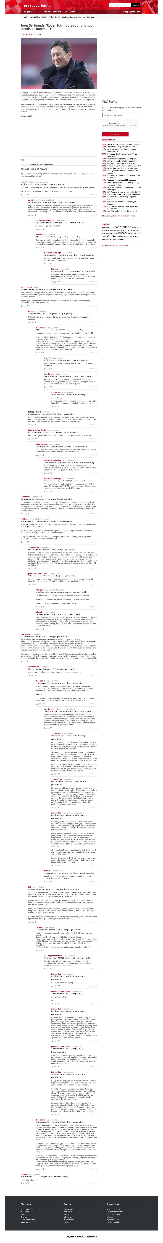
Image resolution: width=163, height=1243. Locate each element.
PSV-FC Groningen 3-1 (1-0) (43, 1177)
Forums (47, 12)
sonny (124, 237)
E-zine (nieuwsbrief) (28, 1220)
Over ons (68, 1204)
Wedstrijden (35, 17)
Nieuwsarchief (26, 1222)
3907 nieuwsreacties (35, 202)
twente (137, 236)
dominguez (105, 230)
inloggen (126, 12)
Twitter (57, 17)
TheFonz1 (24, 1175)
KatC (30, 412)
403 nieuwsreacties (27, 1177)
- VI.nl (38, 35)
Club (65, 12)
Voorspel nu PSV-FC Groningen (53, 202)
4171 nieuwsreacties (42, 223)
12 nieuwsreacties (42, 930)
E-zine (51, 17)
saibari (139, 233)
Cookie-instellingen (114, 1222)
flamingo (117, 230)
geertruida (126, 230)
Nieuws (38, 12)
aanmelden (135, 12)
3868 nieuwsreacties (27, 521)
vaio (103, 239)
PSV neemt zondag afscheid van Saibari (122, 161)
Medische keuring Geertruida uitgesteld (122, 159)
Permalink (93, 195)
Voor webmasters (70, 1209)
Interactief (57, 12)
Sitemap (110, 1217)
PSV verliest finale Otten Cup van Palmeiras (124, 194)
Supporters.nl (113, 1204)
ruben (135, 233)
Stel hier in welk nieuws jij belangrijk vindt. (118, 216)
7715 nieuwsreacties (27, 184)
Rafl (29, 887)
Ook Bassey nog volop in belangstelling (122, 164)
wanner (115, 239)
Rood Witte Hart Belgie (52, 253)
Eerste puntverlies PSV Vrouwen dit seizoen (123, 144)
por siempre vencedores (45, 220)
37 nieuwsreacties (34, 414)
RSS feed (90, 17)
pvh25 (30, 200)
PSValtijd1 (24, 519)
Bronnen (73, 17)
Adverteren (68, 1217)
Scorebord (82, 17)
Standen (44, 17)
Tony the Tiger (49, 374)
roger (37, 164)
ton (131, 237)
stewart (127, 236)
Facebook (65, 17)
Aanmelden (25, 1209)
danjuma (139, 227)
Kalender (24, 1217)
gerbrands (24, 164)
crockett (134, 228)
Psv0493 (47, 871)
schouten (118, 237)
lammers (115, 233)
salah (103, 236)
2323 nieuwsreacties (27, 499)
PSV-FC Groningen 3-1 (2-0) (44, 184)
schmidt (32, 164)
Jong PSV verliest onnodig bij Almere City (122, 211)
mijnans (122, 233)
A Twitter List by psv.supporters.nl (115, 245)
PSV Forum (25, 1212)
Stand (23, 1214)
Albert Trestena (26, 287)
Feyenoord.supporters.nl (116, 1212)
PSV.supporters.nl (113, 1214)
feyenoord (112, 230)
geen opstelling (59, 184)
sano (109, 236)
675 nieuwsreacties (50, 255)
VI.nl (30, 116)
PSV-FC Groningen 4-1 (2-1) (58, 223)
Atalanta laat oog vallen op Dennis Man (122, 147)
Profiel (72, 12)
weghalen (121, 239)
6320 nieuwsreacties (50, 376)
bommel (110, 227)
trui (134, 236)
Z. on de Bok (40, 328)
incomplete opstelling (76, 223)
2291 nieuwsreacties (42, 330)
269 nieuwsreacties (34, 889)
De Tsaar (39, 928)
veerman (110, 239)
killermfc (24, 182)
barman (104, 228)
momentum (48, 164)
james (103, 233)
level (41, 164)
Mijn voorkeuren (113, 1220)
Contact (67, 1222)
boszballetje (122, 227)
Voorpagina (28, 12)
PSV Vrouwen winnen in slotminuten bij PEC (123, 192)
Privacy (66, 1214)
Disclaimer (68, 1212)
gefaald (136, 230)
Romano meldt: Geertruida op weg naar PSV (124, 166)
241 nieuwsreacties (50, 873)
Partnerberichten (70, 1220)
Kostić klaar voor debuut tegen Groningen (123, 168)
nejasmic (130, 233)
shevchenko (25, 497)
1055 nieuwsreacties (27, 289)
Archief (26, 17)
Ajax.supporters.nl (113, 1209)
